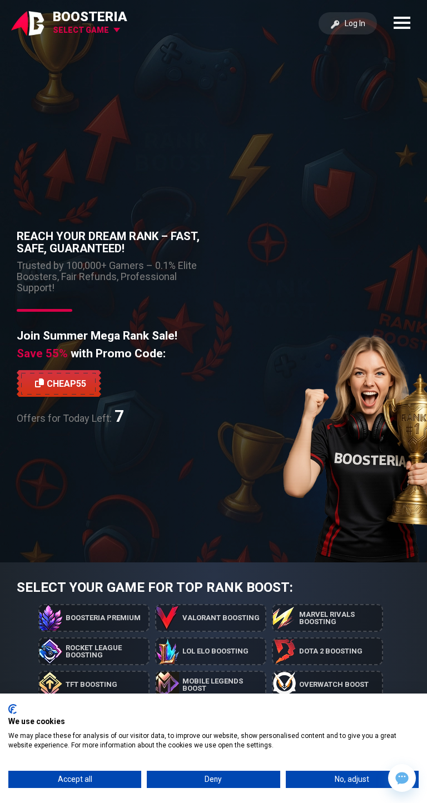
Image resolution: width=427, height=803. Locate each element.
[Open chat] (402, 778)
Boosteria (90, 16)
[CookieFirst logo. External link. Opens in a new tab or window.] (12, 709)
